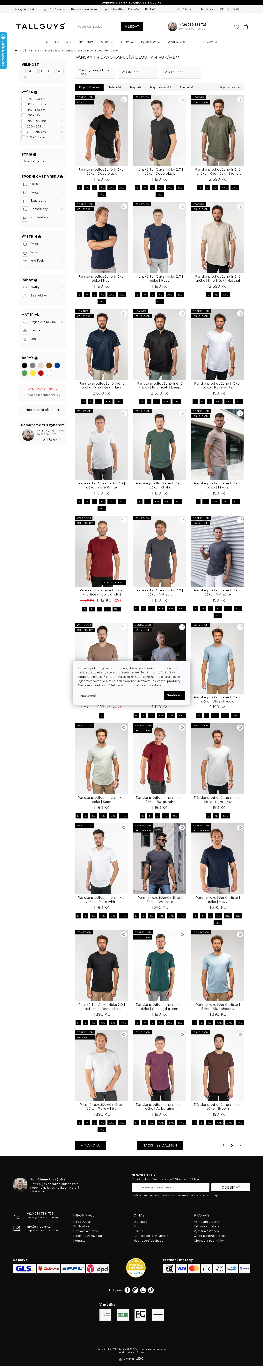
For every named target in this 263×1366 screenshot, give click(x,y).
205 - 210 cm (45, 132)
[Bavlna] (25, 331)
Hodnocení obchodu (149, 1240)
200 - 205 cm (45, 126)
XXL (51, 71)
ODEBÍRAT (231, 1187)
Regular (38, 161)
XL (42, 71)
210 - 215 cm (45, 137)
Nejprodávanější (161, 87)
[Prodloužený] (25, 218)
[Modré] (57, 365)
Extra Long (46, 200)
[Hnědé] (49, 365)
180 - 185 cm (45, 104)
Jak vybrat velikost (27, 9)
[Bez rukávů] (25, 296)
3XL (60, 71)
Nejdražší (136, 87)
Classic (46, 184)
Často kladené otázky (210, 1236)
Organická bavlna (46, 322)
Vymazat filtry (41, 389)
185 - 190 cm (45, 110)
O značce (134, 9)
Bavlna (46, 330)
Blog (137, 1226)
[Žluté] (33, 373)
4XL (25, 77)
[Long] (25, 193)
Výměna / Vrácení (55, 9)
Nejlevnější (115, 87)
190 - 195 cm (45, 115)
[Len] (25, 339)
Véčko (46, 252)
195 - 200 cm (45, 121)
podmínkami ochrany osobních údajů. (195, 1195)
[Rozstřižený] (25, 209)
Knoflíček (46, 260)
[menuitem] (57, 42)
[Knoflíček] (25, 261)
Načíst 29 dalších (159, 1145)
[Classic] (25, 184)
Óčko (46, 244)
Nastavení (88, 695)
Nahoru (93, 1145)
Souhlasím (174, 695)
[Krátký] (25, 288)
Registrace (207, 9)
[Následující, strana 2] (232, 1145)
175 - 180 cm (45, 99)
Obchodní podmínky (209, 1240)
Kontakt (150, 9)
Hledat (132, 26)
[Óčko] (25, 244)
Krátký (46, 287)
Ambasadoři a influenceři (152, 1236)
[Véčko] (25, 253)
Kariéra (139, 1231)
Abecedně (186, 87)
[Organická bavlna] (25, 322)
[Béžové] (41, 365)
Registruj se (82, 1222)
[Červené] (41, 373)
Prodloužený (46, 217)
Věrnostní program (208, 1222)
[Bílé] (49, 373)
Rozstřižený (46, 209)
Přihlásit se (81, 1226)
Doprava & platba (112, 9)
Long (46, 192)
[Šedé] (33, 365)
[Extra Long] (25, 201)
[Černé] (24, 365)
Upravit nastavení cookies (131, 1352)
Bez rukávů (46, 295)
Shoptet (129, 1358)
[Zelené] (24, 373)
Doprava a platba (85, 1231)
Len (46, 339)
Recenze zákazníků (84, 9)
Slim (26, 161)
